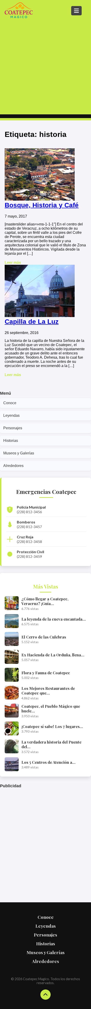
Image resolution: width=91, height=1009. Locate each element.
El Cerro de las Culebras (43, 637)
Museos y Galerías (18, 453)
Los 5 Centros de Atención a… (48, 762)
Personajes (12, 428)
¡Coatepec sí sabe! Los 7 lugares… (52, 726)
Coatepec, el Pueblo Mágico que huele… (50, 708)
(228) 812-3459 (29, 556)
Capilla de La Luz (32, 321)
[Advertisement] (45, 66)
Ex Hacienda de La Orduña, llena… (52, 654)
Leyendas (11, 415)
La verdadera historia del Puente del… (51, 744)
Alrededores (13, 466)
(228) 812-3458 (29, 541)
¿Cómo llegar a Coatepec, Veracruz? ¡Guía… (44, 601)
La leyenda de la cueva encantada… (53, 619)
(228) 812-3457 (29, 527)
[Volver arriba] (45, 994)
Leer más (13, 263)
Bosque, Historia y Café (42, 205)
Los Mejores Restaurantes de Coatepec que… (48, 690)
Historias (10, 441)
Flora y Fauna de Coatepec (45, 672)
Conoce (9, 403)
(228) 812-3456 (29, 512)
